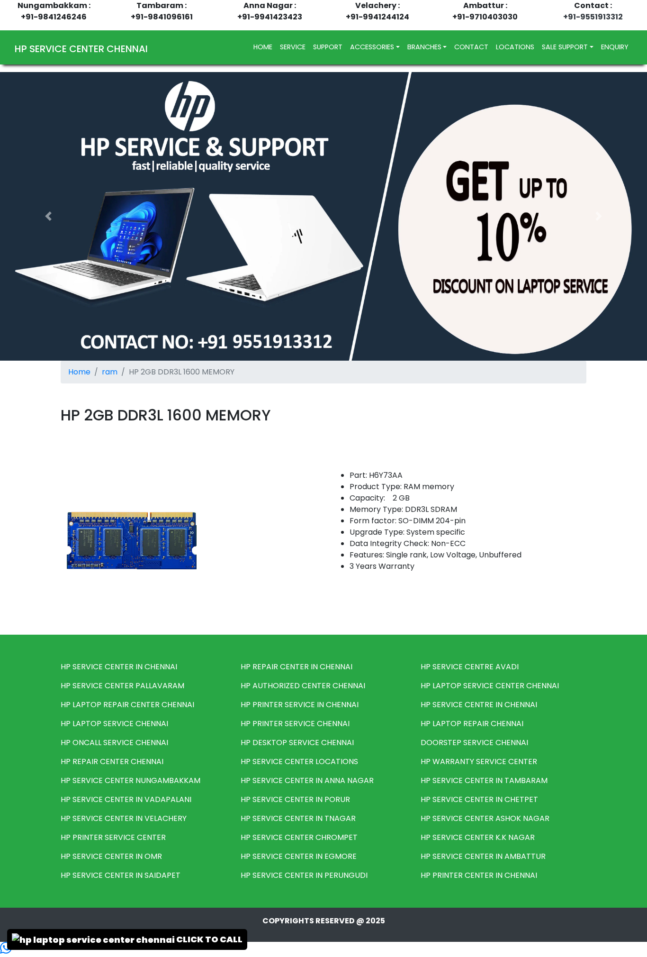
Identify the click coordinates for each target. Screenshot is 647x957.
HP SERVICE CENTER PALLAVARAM (122, 685)
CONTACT (471, 47)
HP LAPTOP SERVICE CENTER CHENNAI (490, 685)
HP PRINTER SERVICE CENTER (113, 837)
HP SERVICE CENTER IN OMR (111, 856)
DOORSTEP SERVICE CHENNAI (474, 742)
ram (109, 371)
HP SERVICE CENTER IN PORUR (295, 799)
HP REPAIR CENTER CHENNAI (112, 761)
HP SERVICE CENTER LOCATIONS (299, 761)
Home (79, 371)
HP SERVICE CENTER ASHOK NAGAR (485, 818)
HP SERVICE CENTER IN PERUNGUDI (304, 875)
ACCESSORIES (372, 47)
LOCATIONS (515, 47)
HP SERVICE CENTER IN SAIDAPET (120, 875)
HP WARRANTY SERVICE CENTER (479, 761)
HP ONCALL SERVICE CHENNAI (114, 742)
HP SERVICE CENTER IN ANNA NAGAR (307, 780)
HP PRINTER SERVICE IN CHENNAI (300, 704)
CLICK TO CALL (209, 939)
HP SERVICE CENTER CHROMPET (299, 837)
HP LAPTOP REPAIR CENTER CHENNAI (127, 704)
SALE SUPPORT (565, 47)
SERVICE (293, 47)
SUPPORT (327, 47)
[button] (48, 216)
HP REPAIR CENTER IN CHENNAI (296, 666)
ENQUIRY (615, 47)
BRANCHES (424, 47)
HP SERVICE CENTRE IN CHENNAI (479, 704)
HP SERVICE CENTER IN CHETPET (479, 799)
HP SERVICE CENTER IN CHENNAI (119, 666)
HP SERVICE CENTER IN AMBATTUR (483, 856)
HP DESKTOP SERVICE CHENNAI (297, 742)
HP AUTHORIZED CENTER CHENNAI (303, 685)
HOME (264, 47)
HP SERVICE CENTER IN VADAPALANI (126, 799)
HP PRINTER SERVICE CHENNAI (295, 723)
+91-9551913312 (593, 16)
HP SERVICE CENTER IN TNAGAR (298, 818)
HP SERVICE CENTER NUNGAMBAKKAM (130, 780)
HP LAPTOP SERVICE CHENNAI (114, 723)
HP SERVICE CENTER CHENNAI (81, 48)
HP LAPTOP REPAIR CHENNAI (472, 723)
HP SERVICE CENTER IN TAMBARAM (484, 780)
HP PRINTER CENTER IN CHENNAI (479, 875)
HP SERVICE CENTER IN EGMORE (299, 856)
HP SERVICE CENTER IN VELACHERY (124, 818)
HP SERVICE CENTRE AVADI (470, 666)
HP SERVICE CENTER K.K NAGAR (478, 837)
